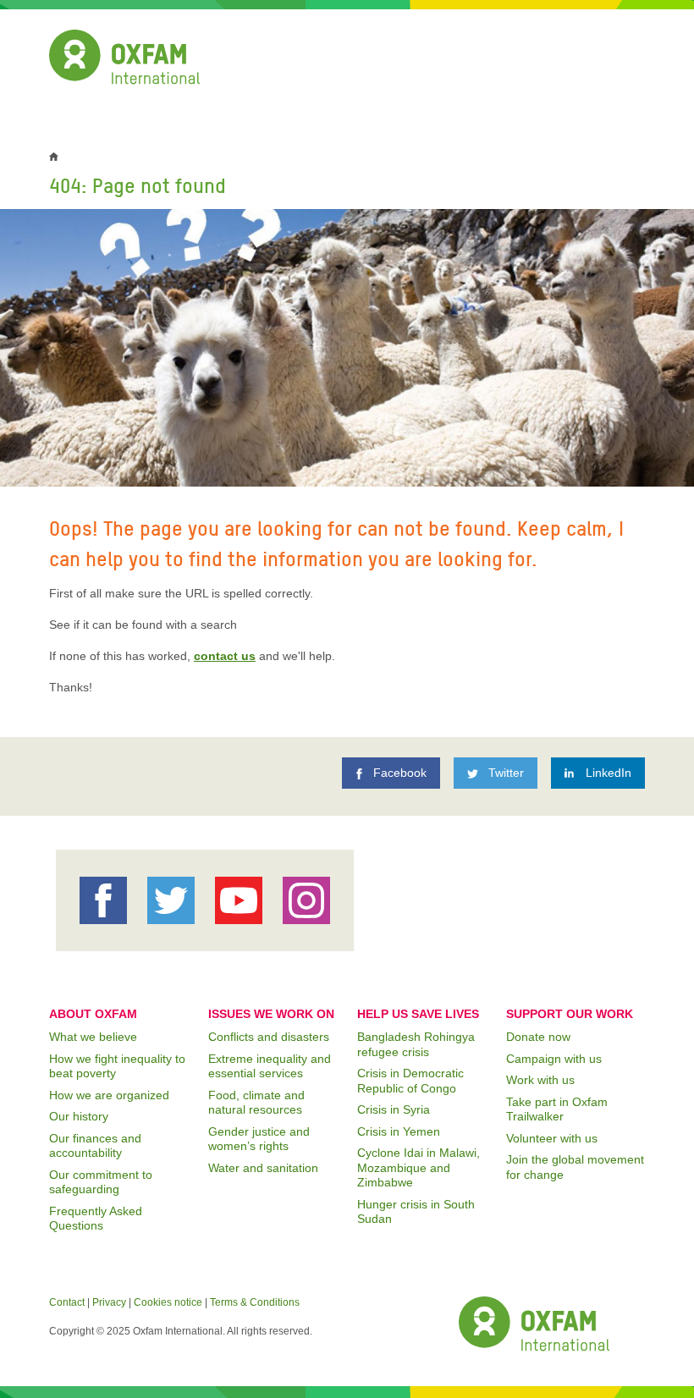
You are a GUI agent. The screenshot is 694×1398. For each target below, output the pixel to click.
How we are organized (109, 1095)
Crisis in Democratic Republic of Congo (410, 1080)
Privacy (109, 1302)
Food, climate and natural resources (256, 1102)
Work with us (540, 1080)
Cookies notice (168, 1302)
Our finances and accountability (95, 1145)
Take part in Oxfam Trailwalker (557, 1109)
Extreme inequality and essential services (269, 1066)
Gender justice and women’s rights (259, 1139)
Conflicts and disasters (268, 1036)
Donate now (538, 1036)
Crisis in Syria (393, 1109)
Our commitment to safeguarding (100, 1182)
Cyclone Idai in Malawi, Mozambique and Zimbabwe (418, 1167)
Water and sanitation (263, 1168)
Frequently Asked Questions (95, 1218)
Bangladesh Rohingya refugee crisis (416, 1044)
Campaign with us (554, 1058)
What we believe (93, 1036)
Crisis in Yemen (398, 1131)
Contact (67, 1302)
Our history (78, 1116)
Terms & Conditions (255, 1302)
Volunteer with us (552, 1138)
